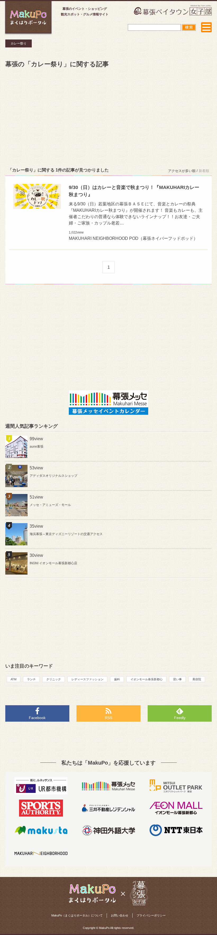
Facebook (37, 718)
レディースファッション (87, 679)
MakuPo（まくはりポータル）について (77, 915)
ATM (13, 679)
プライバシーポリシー (151, 915)
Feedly (180, 718)
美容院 (196, 679)
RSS (108, 718)
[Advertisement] (108, 117)
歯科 (117, 679)
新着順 (204, 171)
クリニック (53, 679)
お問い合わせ (119, 915)
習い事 (177, 679)
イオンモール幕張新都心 (146, 679)
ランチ (31, 679)
